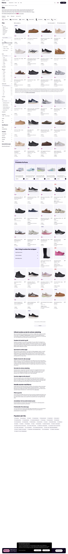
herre (36, 372)
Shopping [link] (6, 5)
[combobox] (51, 23)
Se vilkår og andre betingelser (30, 92)
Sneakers (4, 29)
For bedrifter (7, 0)
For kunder (3, 0)
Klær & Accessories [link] (11, 5)
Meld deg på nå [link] (59, 550)
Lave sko (4, 33)
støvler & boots (27, 335)
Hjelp (21, 2)
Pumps (4, 34)
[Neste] (64, 172)
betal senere (37, 389)
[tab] (4, 16)
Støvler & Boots (5, 30)
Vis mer (33, 11)
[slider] (2, 43)
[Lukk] (50, 544)
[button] (58, 3)
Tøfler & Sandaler (5, 28)
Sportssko (4, 26)
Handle (16, 2)
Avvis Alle (37, 550)
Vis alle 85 (3, 96)
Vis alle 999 (3, 66)
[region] (34, 548)
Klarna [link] (3, 5)
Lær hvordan (21, 13)
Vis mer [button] (40, 325)
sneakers (22, 335)
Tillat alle (46, 550)
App (18, 2)
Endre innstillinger (22, 550)
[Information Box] (20, 23)
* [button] (32, 63)
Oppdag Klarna (11, 2)
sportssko (36, 351)
